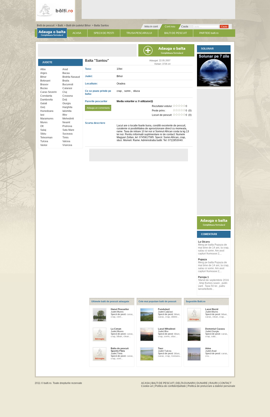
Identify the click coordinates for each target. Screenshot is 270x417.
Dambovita (46, 99)
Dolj (64, 99)
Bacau (66, 73)
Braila (65, 80)
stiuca (136, 91)
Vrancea (67, 145)
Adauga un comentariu (98, 108)
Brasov (44, 84)
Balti (60, 25)
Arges (43, 73)
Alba (43, 69)
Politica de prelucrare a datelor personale (211, 386)
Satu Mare (68, 129)
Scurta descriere (95, 123)
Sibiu (43, 133)
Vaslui (43, 145)
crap (119, 91)
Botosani (45, 80)
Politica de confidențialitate (170, 386)
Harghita (67, 107)
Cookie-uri (147, 386)
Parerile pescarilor (97, 104)
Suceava (67, 133)
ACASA (77, 33)
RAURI (213, 383)
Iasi (42, 114)
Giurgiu (66, 103)
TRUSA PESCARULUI (139, 33)
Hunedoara (46, 111)
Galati (43, 103)
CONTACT (225, 383)
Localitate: (91, 83)
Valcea (66, 141)
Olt (41, 126)
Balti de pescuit (45, 25)
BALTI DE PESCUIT (175, 33)
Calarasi (67, 88)
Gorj (42, 107)
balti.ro (47, 383)
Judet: (89, 76)
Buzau (44, 88)
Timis (65, 137)
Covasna (67, 95)
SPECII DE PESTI (104, 33)
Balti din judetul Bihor (78, 25)
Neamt (66, 122)
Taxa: (88, 68)
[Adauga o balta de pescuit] (214, 228)
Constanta (46, 95)
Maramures (46, 118)
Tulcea (44, 141)
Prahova (67, 126)
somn (127, 91)
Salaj (43, 129)
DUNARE (202, 383)
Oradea (121, 83)
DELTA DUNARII (185, 383)
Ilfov (64, 114)
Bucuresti (67, 84)
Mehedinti (68, 118)
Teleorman (46, 137)
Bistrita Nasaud (71, 76)
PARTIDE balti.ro (209, 33)
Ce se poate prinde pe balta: (98, 92)
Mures (43, 122)
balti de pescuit (55, 10)
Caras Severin (48, 92)
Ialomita (67, 111)
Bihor (43, 76)
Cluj (64, 92)
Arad (65, 69)
